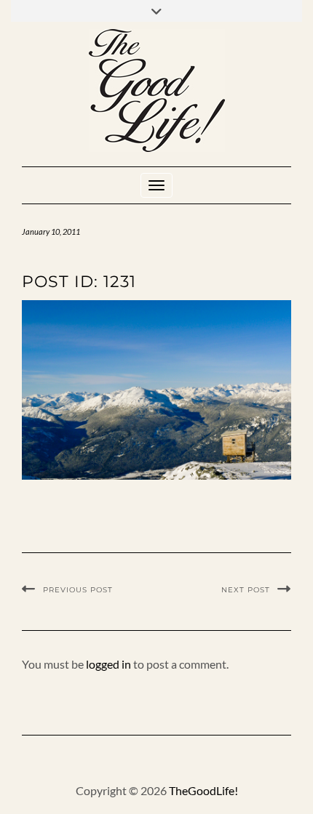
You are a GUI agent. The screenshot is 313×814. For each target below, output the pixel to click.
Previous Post (78, 590)
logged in (108, 664)
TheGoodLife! (203, 790)
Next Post (245, 590)
